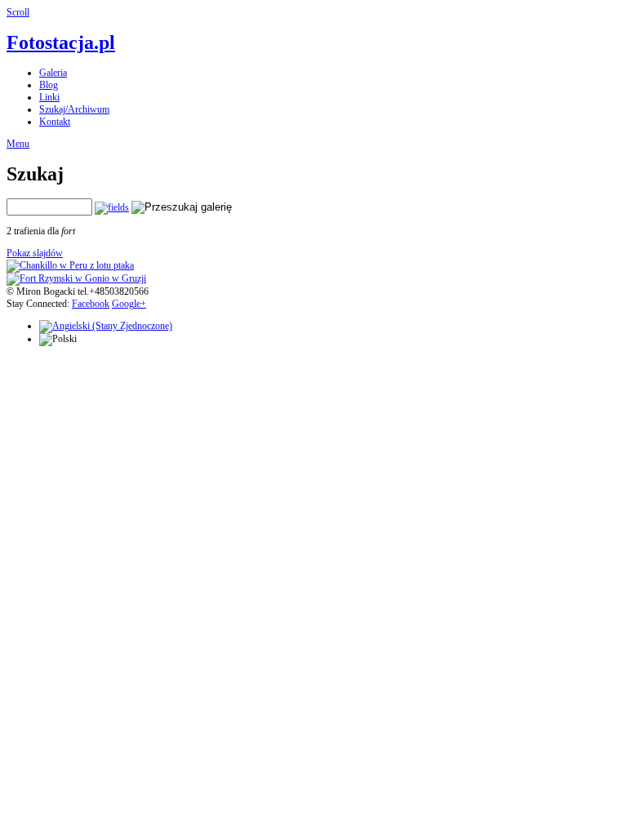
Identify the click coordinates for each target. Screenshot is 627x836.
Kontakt (54, 121)
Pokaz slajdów (35, 253)
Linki (49, 97)
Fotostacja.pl (61, 42)
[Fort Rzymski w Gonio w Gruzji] (76, 278)
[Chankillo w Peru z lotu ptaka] (70, 265)
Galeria (53, 72)
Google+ (129, 303)
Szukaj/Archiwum (74, 109)
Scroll (18, 12)
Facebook (90, 303)
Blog (48, 85)
